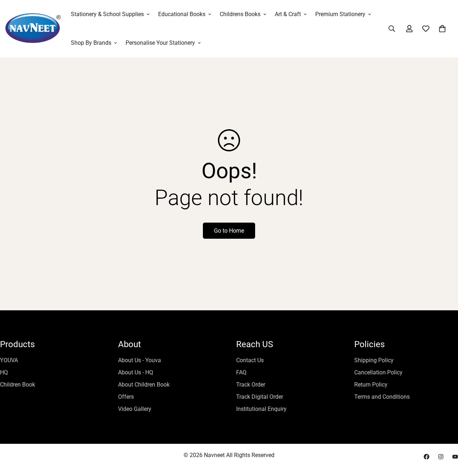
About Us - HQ (135, 372)
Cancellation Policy (378, 372)
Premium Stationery (340, 14)
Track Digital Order (259, 396)
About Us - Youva (139, 360)
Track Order (250, 384)
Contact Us (250, 360)
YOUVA (9, 360)
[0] (442, 28)
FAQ (241, 372)
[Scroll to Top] (444, 432)
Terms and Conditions (382, 396)
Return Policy (371, 384)
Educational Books (181, 14)
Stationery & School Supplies (107, 14)
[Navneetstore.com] (33, 29)
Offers (126, 396)
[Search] (392, 29)
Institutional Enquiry (261, 409)
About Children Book (144, 384)
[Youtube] (455, 457)
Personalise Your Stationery (160, 42)
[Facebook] (426, 457)
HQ (4, 372)
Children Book (17, 384)
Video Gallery (134, 409)
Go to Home (229, 230)
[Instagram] (441, 457)
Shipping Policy (374, 360)
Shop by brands (91, 42)
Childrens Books (240, 14)
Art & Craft (288, 14)
